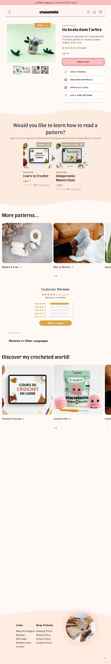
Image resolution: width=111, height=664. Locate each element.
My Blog (20, 634)
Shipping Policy (44, 631)
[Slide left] (10, 70)
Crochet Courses (12, 418)
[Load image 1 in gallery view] (17, 70)
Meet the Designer (25, 631)
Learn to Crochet (36, 176)
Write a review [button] (55, 323)
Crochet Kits (60, 418)
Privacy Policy (43, 638)
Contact (20, 646)
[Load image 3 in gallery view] (36, 70)
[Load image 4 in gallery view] (45, 70)
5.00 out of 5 (62, 294)
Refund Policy (43, 634)
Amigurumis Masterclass (65, 178)
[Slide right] (53, 70)
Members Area (23, 642)
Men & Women (61, 266)
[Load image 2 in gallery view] (26, 70)
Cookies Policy (44, 642)
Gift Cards (21, 638)
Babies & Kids (10, 266)
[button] (10, 12)
